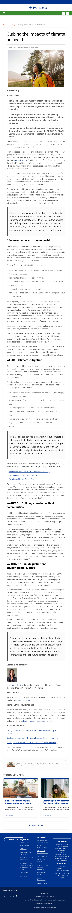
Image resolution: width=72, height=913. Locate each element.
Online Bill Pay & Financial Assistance (42, 867)
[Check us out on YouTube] (16, 896)
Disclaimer (44, 893)
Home (5, 25)
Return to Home (36, 825)
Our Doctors (24, 872)
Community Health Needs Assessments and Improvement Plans (26, 866)
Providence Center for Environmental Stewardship (29, 471)
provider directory (22, 700)
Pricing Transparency (41, 879)
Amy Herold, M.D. (22, 160)
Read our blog (42, 883)
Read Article (9, 815)
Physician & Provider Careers (42, 852)
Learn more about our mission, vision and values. (62, 875)
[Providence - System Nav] (38, 7)
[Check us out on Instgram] (13, 896)
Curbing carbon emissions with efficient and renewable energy (32, 743)
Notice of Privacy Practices (45, 903)
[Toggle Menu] (5, 7)
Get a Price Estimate (41, 873)
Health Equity (24, 845)
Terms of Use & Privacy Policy (44, 896)
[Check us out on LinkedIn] (10, 896)
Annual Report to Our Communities (27, 859)
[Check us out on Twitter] (7, 896)
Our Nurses (24, 876)
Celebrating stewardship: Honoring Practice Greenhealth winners (33, 738)
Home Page (12, 25)
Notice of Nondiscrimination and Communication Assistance (45, 900)
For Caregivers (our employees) (42, 841)
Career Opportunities (42, 846)
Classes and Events (41, 861)
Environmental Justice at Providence (24, 475)
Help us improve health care (25, 853)
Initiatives (23, 849)
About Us (23, 842)
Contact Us (13, 839)
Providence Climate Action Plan (21, 479)
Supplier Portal (42, 856)
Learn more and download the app (37, 721)
